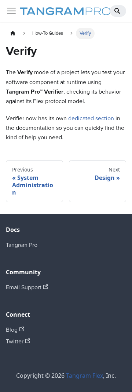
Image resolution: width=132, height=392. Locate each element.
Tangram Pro (21, 245)
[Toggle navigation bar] (11, 10)
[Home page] (13, 33)
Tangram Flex (84, 376)
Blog (12, 329)
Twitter (14, 341)
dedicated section (91, 118)
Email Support (23, 287)
